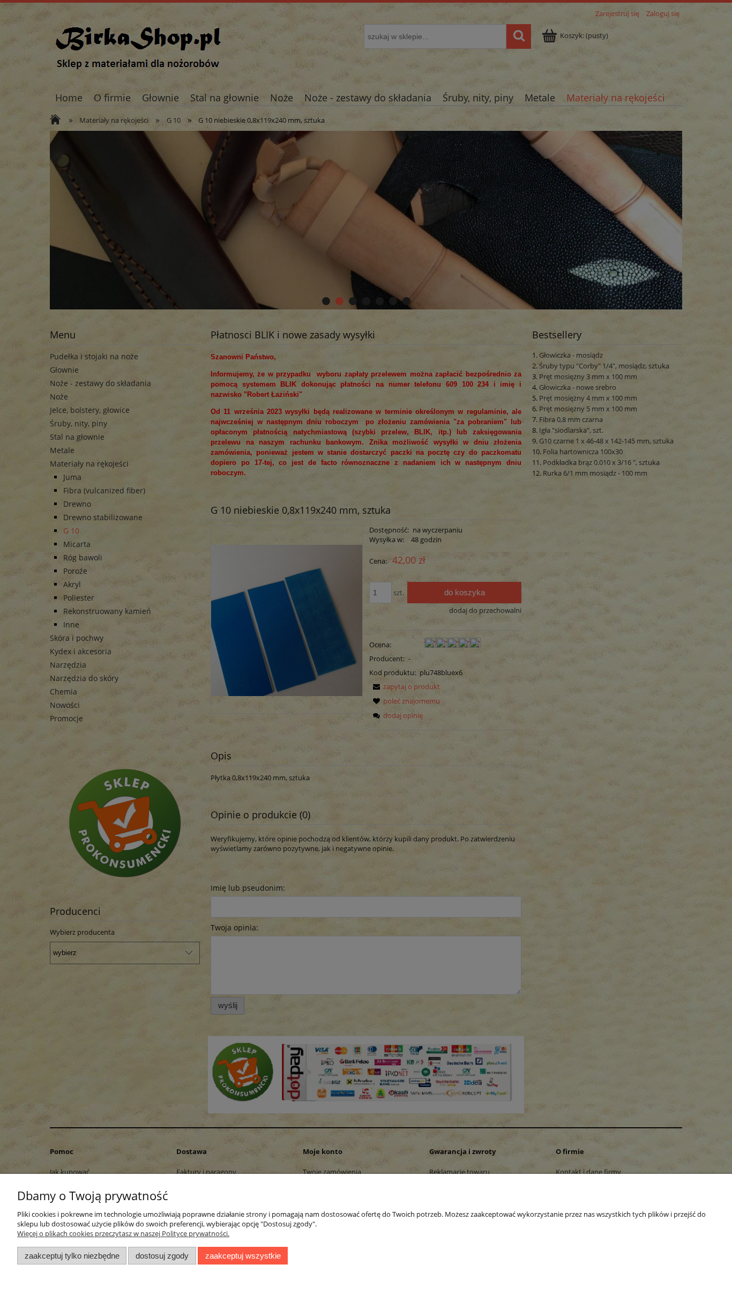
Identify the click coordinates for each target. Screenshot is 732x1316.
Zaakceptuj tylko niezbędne (72, 1255)
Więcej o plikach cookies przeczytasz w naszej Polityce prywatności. (123, 1233)
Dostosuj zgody (162, 1255)
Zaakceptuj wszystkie (243, 1255)
